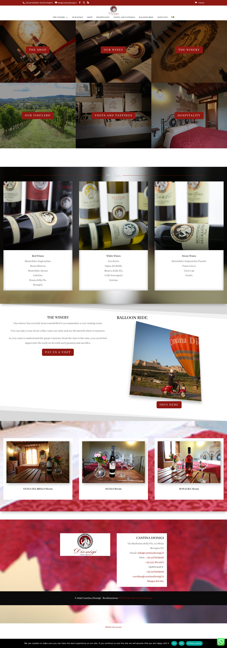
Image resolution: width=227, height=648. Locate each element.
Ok (174, 643)
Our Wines (77, 17)
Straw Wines (189, 256)
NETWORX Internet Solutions (135, 598)
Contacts (162, 17)
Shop (89, 17)
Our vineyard (38, 115)
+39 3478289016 (155, 557)
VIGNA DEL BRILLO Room (38, 489)
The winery (189, 50)
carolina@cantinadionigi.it (148, 576)
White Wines (113, 256)
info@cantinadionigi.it (151, 553)
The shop (37, 50)
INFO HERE (169, 405)
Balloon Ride (146, 17)
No (181, 643)
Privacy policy (194, 643)
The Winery (59, 17)
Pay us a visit (58, 352)
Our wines (113, 50)
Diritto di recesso (113, 627)
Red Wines (38, 256)
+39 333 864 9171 (154, 562)
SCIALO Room (113, 489)
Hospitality (103, 17)
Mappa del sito (155, 581)
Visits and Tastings (124, 17)
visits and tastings (113, 115)
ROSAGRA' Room (189, 489)
